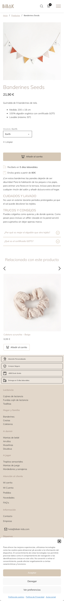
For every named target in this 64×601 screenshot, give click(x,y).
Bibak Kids (30, 273)
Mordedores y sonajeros (15, 469)
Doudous (7, 448)
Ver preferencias (32, 589)
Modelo (10, 129)
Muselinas (8, 445)
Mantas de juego (11, 465)
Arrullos (7, 441)
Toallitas (7, 403)
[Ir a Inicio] (8, 6)
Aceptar (32, 572)
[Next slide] (59, 268)
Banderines (8, 416)
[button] (59, 541)
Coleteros (8, 424)
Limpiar (9, 142)
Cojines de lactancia (13, 396)
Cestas (6, 420)
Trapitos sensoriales (13, 461)
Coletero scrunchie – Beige (17, 334)
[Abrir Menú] (58, 6)
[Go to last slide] (4, 268)
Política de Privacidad (35, 597)
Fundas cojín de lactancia (15, 400)
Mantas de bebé (11, 437)
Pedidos (7, 492)
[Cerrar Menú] (40, 273)
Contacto (7, 516)
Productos (15, 15)
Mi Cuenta (8, 487)
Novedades (8, 497)
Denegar (32, 581)
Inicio (5, 15)
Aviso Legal (51, 597)
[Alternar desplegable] (41, 6)
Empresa (7, 521)
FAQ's (6, 502)
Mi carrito (7, 482)
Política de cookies (16, 597)
